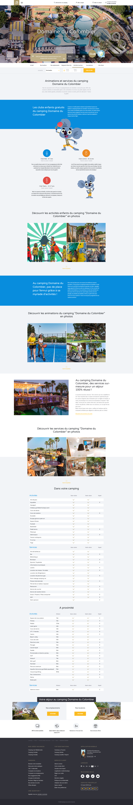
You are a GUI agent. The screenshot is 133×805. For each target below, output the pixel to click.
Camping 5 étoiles (33, 754)
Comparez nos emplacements (36, 773)
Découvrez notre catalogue (35, 766)
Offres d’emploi (32, 785)
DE (95, 766)
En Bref (32, 65)
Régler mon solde (59, 773)
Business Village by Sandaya (35, 780)
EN (86, 766)
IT (97, 766)
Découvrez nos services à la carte (84, 413)
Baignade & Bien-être (66, 65)
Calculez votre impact (59, 768)
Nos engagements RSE (34, 775)
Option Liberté (58, 785)
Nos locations (43, 65)
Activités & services (78, 65)
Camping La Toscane (59, 750)
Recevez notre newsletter (34, 763)
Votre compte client (59, 766)
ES (89, 766)
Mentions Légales (59, 778)
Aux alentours (89, 65)
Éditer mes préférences (60, 787)
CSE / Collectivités (32, 768)
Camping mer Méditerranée (35, 750)
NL (84, 766)
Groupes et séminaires (34, 778)
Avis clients (101, 65)
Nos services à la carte (34, 783)
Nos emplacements (55, 65)
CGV (55, 775)
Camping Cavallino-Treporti (61, 754)
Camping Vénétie (58, 752)
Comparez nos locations (34, 771)
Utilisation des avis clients (61, 783)
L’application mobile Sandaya (62, 771)
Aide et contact (58, 763)
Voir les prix (89, 70)
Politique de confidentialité (61, 780)
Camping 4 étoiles (33, 752)
